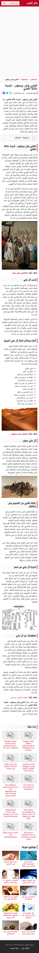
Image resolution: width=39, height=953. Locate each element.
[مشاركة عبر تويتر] (7, 93)
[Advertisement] (19, 42)
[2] (23, 363)
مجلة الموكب (14, 948)
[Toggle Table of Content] (32, 138)
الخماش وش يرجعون (19, 434)
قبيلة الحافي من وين (19, 697)
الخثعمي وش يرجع (20, 273)
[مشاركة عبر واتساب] (10, 93)
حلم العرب (32, 3)
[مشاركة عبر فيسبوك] (3, 93)
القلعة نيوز (25, 948)
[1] (11, 218)
